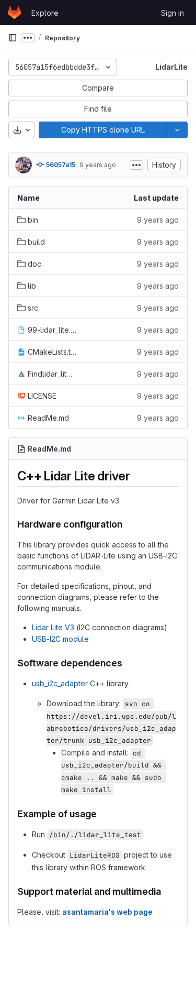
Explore (45, 12)
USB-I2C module (60, 638)
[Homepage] (14, 12)
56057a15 (59, 165)
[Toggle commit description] (136, 165)
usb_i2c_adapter (60, 683)
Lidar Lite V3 (53, 627)
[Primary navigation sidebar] (12, 37)
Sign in (172, 12)
